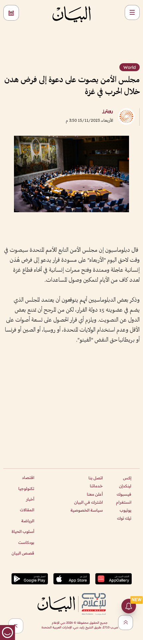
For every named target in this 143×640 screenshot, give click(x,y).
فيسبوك (124, 494)
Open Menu (132, 12)
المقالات (27, 509)
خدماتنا (96, 485)
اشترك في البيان (88, 502)
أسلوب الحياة (23, 531)
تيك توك (124, 518)
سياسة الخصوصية (87, 510)
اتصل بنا (95, 477)
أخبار (30, 499)
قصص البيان (23, 553)
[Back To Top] (125, 622)
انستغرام (123, 502)
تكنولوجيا (26, 488)
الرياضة (27, 520)
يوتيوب (125, 510)
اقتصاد (28, 477)
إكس (127, 477)
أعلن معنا (95, 494)
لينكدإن (125, 485)
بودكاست (26, 542)
